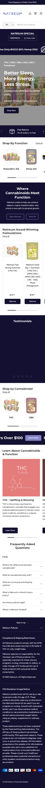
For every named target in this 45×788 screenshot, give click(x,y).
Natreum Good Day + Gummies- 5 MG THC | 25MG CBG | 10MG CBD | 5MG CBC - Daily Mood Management (32, 275)
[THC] (11, 405)
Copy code (30, 38)
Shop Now (11, 110)
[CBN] (31, 405)
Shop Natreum (15, 217)
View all (39, 143)
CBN (31, 417)
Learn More (10, 530)
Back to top (21, 623)
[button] (35, 13)
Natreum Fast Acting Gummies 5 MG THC (12, 268)
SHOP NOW (30, 438)
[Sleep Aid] (31, 156)
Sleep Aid (31, 169)
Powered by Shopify (21, 782)
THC (11, 417)
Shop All (32, 217)
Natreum (11, 782)
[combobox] (22, 24)
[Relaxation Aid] (11, 156)
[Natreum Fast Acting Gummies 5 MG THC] (12, 251)
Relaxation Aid (11, 169)
